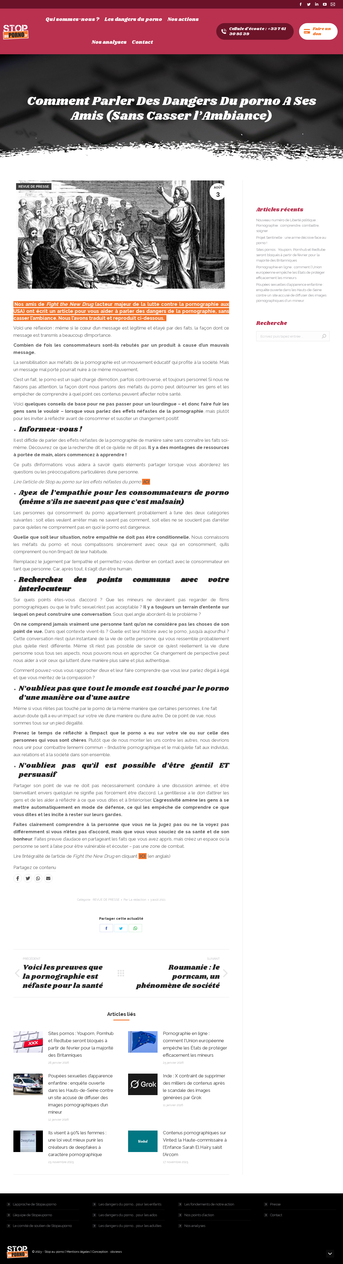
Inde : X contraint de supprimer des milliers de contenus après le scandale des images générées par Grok (194, 1086)
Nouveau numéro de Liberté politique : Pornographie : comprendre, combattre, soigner (287, 225)
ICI (146, 481)
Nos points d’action (199, 1215)
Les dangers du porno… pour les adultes (130, 1226)
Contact (276, 1215)
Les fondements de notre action (209, 1204)
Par (135, 899)
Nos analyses (194, 1226)
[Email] (48, 878)
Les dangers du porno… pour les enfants (130, 1204)
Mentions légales (78, 1252)
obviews (116, 1252)
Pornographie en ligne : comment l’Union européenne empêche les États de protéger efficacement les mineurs (195, 1044)
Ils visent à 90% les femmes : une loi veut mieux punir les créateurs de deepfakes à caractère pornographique (77, 1143)
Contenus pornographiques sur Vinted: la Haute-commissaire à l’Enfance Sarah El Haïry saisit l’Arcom (195, 1143)
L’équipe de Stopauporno (32, 1215)
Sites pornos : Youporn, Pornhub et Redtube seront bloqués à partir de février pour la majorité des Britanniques (81, 1044)
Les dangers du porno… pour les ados (128, 1215)
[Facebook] (17, 878)
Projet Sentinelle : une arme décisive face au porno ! (291, 240)
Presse (275, 1204)
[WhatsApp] (38, 878)
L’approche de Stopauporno (34, 1204)
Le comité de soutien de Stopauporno (42, 1226)
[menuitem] (72, 19)
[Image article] (28, 1042)
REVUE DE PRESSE (33, 187)
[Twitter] (28, 878)
